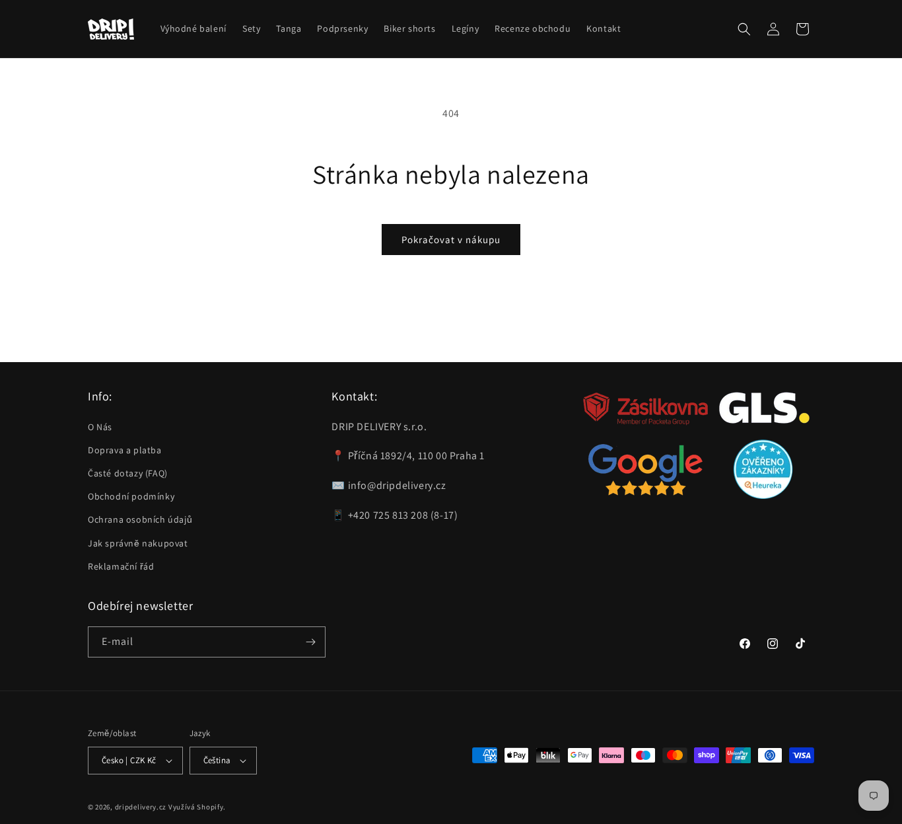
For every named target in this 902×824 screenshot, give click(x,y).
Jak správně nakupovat (138, 542)
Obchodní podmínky (131, 496)
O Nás (100, 426)
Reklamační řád (121, 566)
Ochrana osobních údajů (140, 519)
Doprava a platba (125, 450)
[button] (744, 29)
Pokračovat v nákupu (451, 239)
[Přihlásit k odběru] (310, 641)
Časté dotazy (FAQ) (128, 473)
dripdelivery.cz (141, 806)
